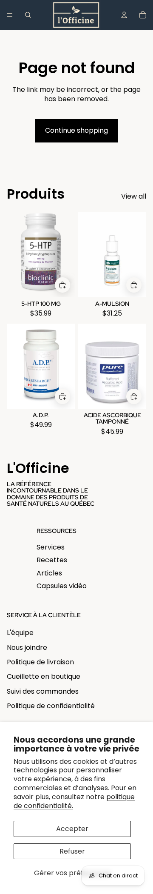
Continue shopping (76, 130)
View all (133, 196)
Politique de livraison (40, 662)
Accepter (72, 829)
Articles (49, 573)
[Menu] (10, 15)
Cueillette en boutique (43, 676)
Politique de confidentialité (51, 706)
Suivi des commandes (43, 691)
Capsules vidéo (62, 586)
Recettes (52, 560)
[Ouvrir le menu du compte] (124, 15)
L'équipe (20, 633)
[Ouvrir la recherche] (28, 15)
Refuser (72, 851)
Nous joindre (27, 647)
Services (51, 547)
